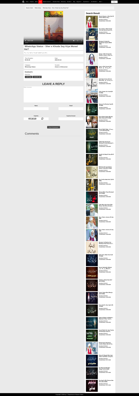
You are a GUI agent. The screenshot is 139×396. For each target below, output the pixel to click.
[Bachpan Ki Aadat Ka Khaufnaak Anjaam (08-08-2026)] (92, 47)
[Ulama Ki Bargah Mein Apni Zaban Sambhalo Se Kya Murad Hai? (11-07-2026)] (92, 361)
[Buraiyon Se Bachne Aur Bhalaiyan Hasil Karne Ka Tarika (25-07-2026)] (92, 248)
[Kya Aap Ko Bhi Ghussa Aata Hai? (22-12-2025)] (92, 386)
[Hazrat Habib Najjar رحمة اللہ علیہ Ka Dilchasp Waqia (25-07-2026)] (92, 135)
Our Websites (94, 1)
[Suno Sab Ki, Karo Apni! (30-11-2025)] (92, 310)
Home (27, 1)
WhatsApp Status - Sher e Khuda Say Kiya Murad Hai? (56, 8)
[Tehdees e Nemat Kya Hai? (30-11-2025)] (92, 285)
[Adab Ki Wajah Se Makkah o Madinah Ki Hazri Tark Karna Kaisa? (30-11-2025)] (92, 323)
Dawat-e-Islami (29, 8)
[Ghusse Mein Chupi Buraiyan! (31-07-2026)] (92, 197)
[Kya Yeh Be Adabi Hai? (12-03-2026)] (92, 185)
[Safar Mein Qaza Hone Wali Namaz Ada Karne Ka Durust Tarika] (92, 210)
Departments (86, 1)
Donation (69, 1)
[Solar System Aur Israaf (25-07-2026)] (92, 97)
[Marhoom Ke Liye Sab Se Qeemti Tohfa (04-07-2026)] (92, 172)
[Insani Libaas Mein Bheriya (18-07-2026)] (92, 298)
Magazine (78, 1)
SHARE (36, 77)
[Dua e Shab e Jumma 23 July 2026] (92, 235)
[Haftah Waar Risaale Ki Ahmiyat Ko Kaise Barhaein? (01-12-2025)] (92, 147)
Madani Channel (47, 1)
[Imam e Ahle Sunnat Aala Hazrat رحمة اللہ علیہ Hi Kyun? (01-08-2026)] (92, 72)
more (100, 1)
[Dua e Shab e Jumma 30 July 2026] (92, 223)
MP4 (28, 77)
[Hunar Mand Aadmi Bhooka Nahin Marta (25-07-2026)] (92, 122)
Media (40, 1)
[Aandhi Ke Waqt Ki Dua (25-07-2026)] (92, 160)
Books (36, 1)
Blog (74, 1)
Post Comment (53, 127)
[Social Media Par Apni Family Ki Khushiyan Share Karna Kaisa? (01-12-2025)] (92, 336)
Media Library (38, 8)
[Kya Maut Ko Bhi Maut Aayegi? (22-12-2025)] (92, 373)
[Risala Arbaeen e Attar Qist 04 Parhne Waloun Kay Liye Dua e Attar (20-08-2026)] (92, 22)
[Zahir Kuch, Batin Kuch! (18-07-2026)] (92, 260)
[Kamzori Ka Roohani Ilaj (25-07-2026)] (92, 110)
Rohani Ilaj (63, 1)
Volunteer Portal (56, 1)
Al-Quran (32, 1)
